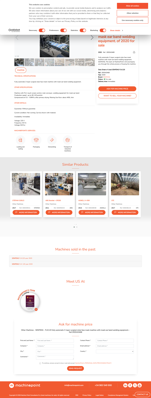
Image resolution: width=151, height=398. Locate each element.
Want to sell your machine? (117, 96)
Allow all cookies (132, 6)
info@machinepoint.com (73, 385)
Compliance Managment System (118, 395)
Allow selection (133, 13)
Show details (115, 30)
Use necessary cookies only (132, 20)
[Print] (134, 52)
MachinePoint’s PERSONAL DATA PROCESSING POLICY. (93, 363)
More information (28, 212)
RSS (77, 395)
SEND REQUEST (75, 368)
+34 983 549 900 (103, 385)
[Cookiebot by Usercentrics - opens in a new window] (14, 30)
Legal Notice (100, 395)
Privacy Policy (87, 395)
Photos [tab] (20, 70)
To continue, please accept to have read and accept (77, 363)
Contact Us (142, 394)
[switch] (63, 30)
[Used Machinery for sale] (24, 385)
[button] (92, 37)
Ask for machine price (117, 89)
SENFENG (106, 77)
